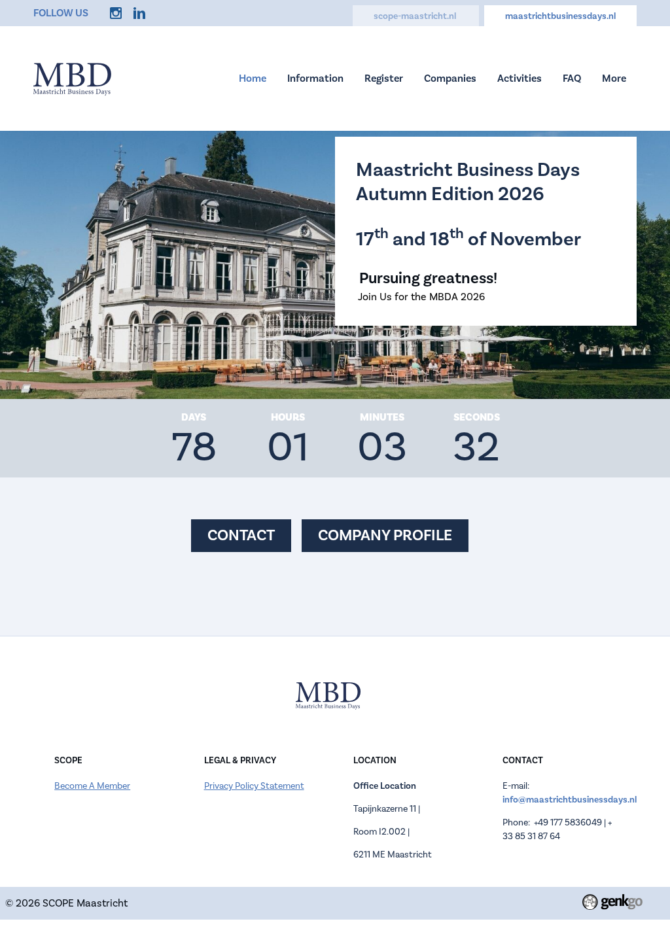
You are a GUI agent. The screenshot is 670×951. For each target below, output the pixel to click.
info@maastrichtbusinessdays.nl (569, 799)
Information (315, 78)
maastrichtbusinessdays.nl (560, 16)
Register (383, 78)
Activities (519, 78)
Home (252, 78)
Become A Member (92, 785)
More (614, 78)
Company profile (385, 535)
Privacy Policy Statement (254, 785)
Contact (241, 535)
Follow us (60, 13)
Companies (450, 78)
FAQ (572, 78)
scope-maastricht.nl (416, 16)
